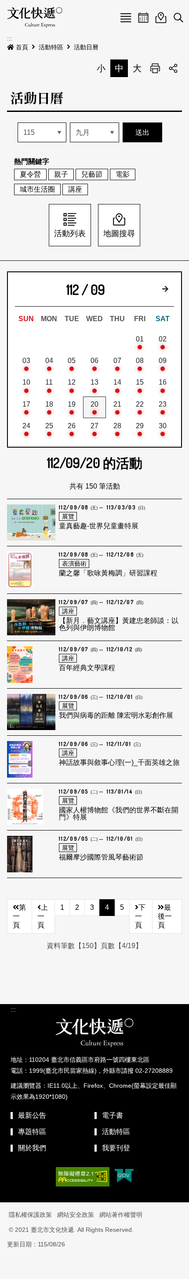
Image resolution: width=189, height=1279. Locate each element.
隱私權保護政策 (30, 1214)
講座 (75, 189)
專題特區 (32, 1131)
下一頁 (140, 916)
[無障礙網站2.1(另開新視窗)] (82, 1176)
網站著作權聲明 (120, 1214)
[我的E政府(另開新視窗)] (124, 1176)
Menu (125, 17)
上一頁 (42, 916)
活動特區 (51, 47)
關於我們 (32, 1148)
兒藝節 (91, 174)
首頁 (22, 47)
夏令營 (30, 174)
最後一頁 (165, 916)
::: (9, 38)
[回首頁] (34, 17)
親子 (61, 174)
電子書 (112, 1115)
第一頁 (19, 916)
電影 (123, 174)
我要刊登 (116, 1148)
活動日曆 (86, 47)
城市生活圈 (37, 189)
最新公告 (32, 1115)
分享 (173, 68)
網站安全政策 (75, 1214)
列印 (155, 68)
